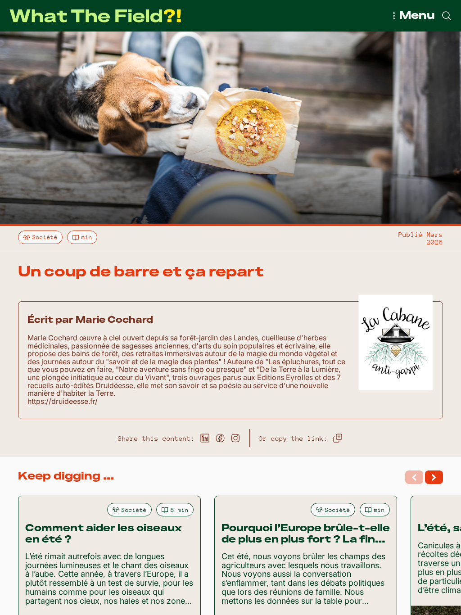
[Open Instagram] (235, 438)
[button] (434, 477)
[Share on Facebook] (220, 438)
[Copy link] (337, 438)
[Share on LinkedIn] (204, 438)
